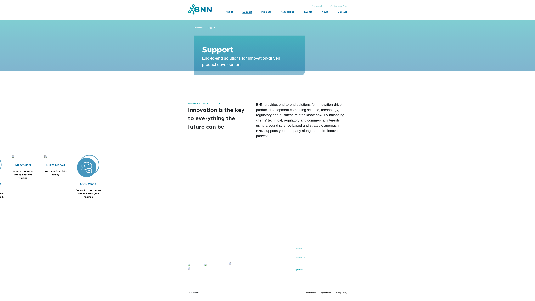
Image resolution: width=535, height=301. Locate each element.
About (229, 12)
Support (247, 12)
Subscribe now (245, 255)
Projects (266, 12)
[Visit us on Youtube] (195, 269)
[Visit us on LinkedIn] (212, 265)
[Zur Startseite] (200, 9)
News (325, 12)
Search (319, 6)
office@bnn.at (194, 259)
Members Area (340, 6)
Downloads (311, 293)
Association (288, 12)
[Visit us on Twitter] (195, 265)
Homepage (198, 28)
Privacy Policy (341, 293)
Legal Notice (325, 293)
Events (308, 12)
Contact (342, 12)
